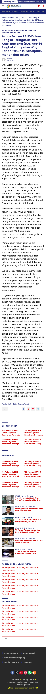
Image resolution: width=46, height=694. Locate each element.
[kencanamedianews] (14, 6)
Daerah (23, 30)
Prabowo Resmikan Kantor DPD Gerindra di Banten (29, 542)
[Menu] (3, 6)
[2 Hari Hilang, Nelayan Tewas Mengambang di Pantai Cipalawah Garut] (8, 521)
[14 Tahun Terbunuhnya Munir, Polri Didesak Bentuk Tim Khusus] (8, 531)
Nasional (5, 32)
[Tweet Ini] (28, 409)
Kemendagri (29, 653)
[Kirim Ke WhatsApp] (42, 409)
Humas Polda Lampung (14, 657)
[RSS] (34, 673)
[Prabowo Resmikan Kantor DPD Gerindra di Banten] (8, 542)
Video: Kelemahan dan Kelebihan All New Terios (26, 552)
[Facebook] (12, 673)
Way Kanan (15, 32)
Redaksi (9, 59)
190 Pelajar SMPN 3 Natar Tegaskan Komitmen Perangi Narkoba (10, 433)
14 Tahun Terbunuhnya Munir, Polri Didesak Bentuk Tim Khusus (28, 531)
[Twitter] (17, 673)
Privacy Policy (27, 679)
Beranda (5, 17)
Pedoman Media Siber (17, 682)
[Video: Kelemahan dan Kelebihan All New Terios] (8, 553)
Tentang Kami (23, 685)
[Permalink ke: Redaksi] (4, 59)
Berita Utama (14, 30)
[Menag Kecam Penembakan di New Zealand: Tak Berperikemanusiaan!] (8, 510)
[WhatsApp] (30, 673)
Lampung (32, 30)
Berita (4, 30)
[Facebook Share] (23, 409)
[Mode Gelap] (39, 6)
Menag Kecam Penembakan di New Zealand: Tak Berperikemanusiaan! (29, 510)
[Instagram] (25, 673)
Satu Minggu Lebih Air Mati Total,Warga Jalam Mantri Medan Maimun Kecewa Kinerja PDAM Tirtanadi (29, 499)
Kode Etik (34, 682)
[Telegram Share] (38, 409)
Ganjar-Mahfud (11, 662)
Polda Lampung (11, 653)
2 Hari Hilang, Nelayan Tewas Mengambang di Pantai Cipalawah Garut (28, 520)
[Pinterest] (21, 673)
